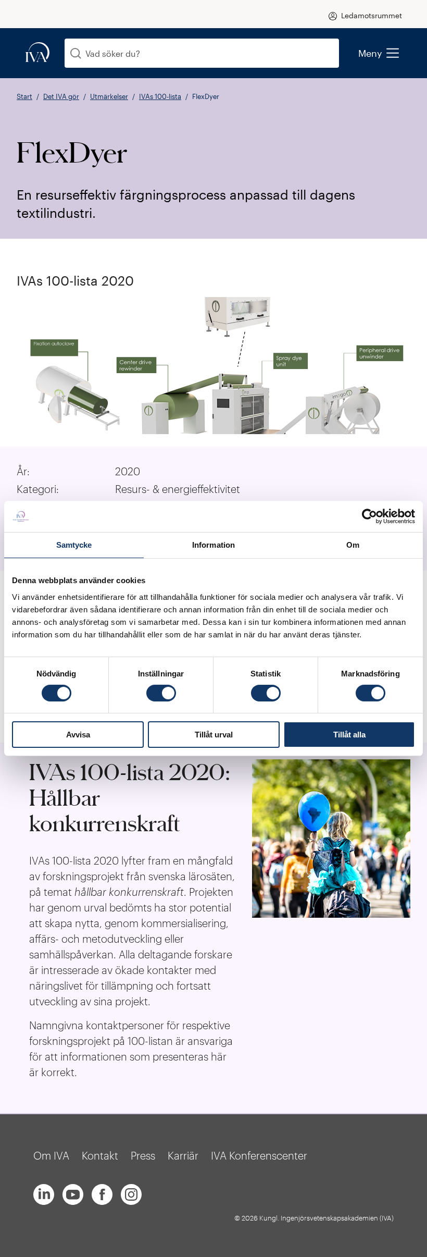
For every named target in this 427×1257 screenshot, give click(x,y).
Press (143, 1155)
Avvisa (78, 734)
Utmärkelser (109, 96)
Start (24, 96)
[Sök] (75, 53)
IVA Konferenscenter (259, 1155)
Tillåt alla (349, 734)
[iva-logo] (37, 53)
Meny (370, 53)
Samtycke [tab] (74, 544)
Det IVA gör (61, 96)
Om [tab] (352, 544)
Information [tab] (213, 544)
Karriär (183, 1155)
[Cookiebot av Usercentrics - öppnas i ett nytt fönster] (369, 516)
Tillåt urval (214, 734)
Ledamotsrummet (371, 15)
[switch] (161, 693)
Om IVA (51, 1155)
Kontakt (100, 1155)
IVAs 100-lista (160, 96)
